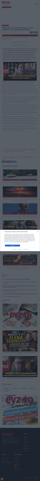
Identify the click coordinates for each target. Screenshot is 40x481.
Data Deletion (14, 249)
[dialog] (20, 240)
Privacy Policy (26, 249)
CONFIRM (12, 245)
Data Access (20, 249)
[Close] (38, 232)
